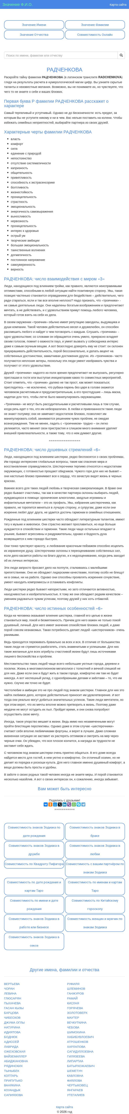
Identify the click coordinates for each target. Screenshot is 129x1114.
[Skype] (79, 804)
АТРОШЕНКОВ (77, 1041)
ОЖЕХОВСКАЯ (14, 1051)
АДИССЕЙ (11, 1041)
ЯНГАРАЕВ (75, 1090)
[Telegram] (83, 804)
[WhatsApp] (74, 804)
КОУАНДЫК (12, 1090)
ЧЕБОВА (73, 1027)
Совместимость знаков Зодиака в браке (95, 831)
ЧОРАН (9, 988)
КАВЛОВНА (75, 1075)
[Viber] (69, 804)
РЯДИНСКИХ (13, 1066)
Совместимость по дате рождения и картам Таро (34, 886)
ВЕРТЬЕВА (12, 983)
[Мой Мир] (55, 804)
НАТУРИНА (12, 1027)
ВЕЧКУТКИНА (77, 1022)
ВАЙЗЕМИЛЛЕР (15, 1056)
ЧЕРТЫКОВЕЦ (77, 1085)
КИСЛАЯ (73, 1003)
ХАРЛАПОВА (76, 1046)
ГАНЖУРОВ (75, 993)
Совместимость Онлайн (95, 35)
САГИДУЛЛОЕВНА (80, 1051)
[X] (60, 804)
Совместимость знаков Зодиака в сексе (34, 941)
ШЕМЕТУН (74, 1070)
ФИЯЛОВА (74, 1080)
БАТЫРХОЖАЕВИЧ (81, 1066)
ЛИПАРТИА (75, 1061)
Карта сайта (118, 4)
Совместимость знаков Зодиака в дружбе (34, 850)
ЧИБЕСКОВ (12, 1017)
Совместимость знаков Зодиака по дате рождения (34, 831)
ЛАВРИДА (11, 1046)
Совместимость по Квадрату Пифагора (34, 864)
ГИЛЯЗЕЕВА (76, 1056)
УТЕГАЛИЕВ (75, 1095)
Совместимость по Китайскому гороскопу (95, 905)
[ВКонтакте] (46, 804)
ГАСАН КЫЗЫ (14, 1008)
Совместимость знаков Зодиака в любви (95, 850)
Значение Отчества (34, 35)
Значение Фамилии (95, 25)
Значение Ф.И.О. (18, 4)
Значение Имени (34, 25)
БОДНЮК (10, 1036)
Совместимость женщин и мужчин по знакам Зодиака (94, 923)
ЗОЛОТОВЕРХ (77, 1012)
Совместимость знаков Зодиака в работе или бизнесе (34, 923)
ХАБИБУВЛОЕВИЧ (80, 1036)
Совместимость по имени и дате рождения (34, 905)
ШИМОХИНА (76, 1032)
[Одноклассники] (50, 804)
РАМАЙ (72, 998)
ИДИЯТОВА (12, 1032)
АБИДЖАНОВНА (16, 1061)
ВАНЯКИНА (12, 1085)
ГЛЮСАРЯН (12, 998)
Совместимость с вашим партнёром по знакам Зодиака (95, 868)
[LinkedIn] (64, 804)
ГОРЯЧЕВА (75, 1008)
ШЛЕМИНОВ (76, 988)
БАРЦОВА (11, 1012)
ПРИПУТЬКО (13, 1080)
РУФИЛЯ (73, 983)
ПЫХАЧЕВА (12, 1003)
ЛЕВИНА (10, 993)
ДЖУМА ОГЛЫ (14, 1022)
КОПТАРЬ (11, 1075)
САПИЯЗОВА (13, 1095)
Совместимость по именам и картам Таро (95, 886)
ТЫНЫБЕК (11, 1070)
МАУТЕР (73, 1017)
